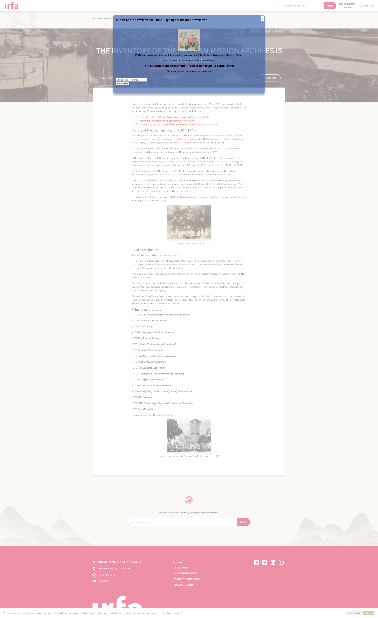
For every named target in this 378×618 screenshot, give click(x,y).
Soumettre (122, 83)
